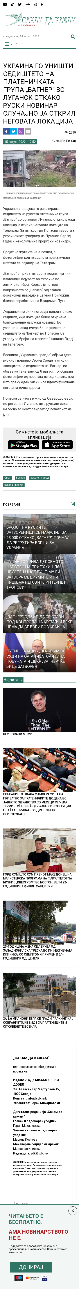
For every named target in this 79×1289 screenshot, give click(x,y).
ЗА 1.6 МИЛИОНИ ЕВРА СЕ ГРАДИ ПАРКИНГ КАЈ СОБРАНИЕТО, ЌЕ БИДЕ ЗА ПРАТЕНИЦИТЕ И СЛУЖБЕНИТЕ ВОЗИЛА (38, 1022)
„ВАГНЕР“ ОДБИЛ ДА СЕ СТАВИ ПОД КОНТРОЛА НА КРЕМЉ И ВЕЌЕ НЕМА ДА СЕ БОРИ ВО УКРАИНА (39, 621)
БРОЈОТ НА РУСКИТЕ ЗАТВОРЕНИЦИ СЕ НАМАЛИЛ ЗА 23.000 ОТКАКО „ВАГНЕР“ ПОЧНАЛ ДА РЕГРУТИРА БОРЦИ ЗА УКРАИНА (38, 537)
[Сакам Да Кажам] (39, 29)
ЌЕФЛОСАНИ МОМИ (17, 734)
